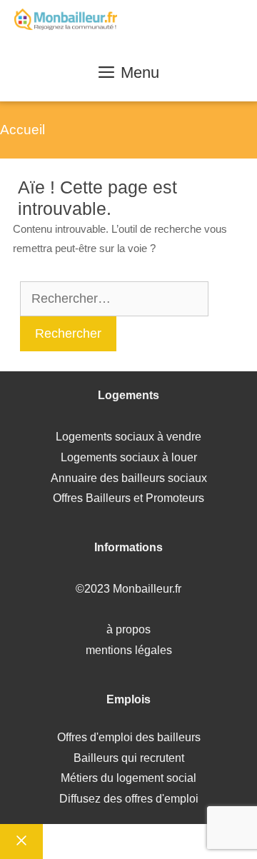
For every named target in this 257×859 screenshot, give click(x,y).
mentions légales (129, 650)
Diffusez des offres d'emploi (128, 799)
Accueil (22, 129)
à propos (128, 629)
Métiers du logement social (128, 778)
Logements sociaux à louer (129, 457)
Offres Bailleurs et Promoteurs (128, 498)
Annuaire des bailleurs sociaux (129, 478)
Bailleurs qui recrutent (129, 758)
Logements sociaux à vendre (128, 437)
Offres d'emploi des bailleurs (129, 737)
